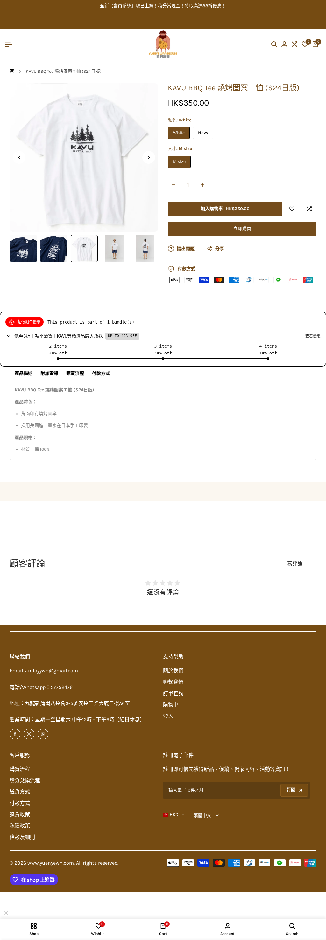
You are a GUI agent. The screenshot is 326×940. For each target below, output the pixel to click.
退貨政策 (20, 815)
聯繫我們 (173, 682)
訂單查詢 (173, 693)
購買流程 (75, 373)
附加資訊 (49, 373)
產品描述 (23, 373)
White (179, 132)
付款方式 (101, 373)
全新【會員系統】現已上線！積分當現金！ (142, 6)
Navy (203, 132)
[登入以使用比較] (309, 208)
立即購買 (242, 228)
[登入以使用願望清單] (291, 208)
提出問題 (185, 248)
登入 (168, 716)
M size (179, 161)
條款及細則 (22, 837)
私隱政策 (20, 826)
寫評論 (294, 563)
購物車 (170, 705)
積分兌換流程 (25, 781)
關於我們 (173, 671)
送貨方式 (20, 792)
